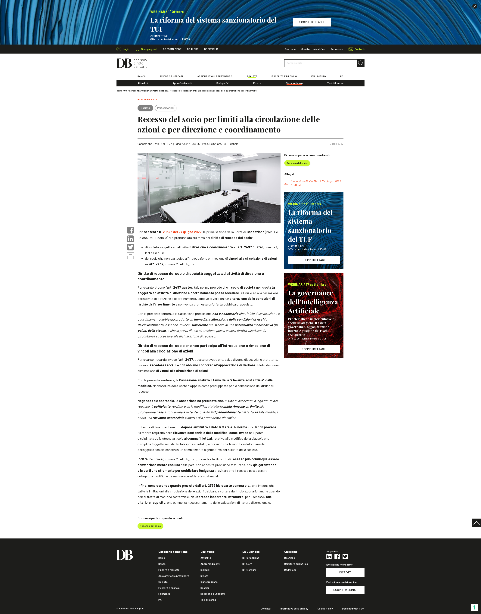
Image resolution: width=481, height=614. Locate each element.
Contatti (266, 608)
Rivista (257, 83)
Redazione (337, 49)
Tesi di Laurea (335, 83)
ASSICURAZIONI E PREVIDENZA (214, 76)
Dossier (204, 587)
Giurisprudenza (294, 83)
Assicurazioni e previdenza (173, 575)
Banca (162, 563)
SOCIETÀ (252, 76)
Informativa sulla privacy (294, 608)
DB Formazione (172, 49)
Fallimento (164, 593)
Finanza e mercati (168, 569)
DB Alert (193, 49)
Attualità (143, 83)
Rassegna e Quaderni (212, 593)
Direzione (290, 49)
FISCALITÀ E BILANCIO (284, 76)
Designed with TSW (353, 608)
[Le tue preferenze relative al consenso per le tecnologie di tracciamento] (474, 607)
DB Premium (211, 49)
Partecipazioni (160, 90)
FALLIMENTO (318, 76)
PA (341, 76)
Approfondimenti (182, 83)
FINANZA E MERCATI (171, 76)
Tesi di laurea (208, 599)
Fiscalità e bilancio (169, 587)
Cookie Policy (325, 608)
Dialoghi (220, 83)
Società (146, 90)
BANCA (142, 76)
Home (119, 90)
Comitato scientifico (313, 49)
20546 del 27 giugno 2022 (181, 232)
